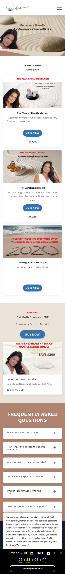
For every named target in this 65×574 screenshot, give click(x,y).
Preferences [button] (22, 545)
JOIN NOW (32, 133)
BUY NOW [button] (32, 334)
